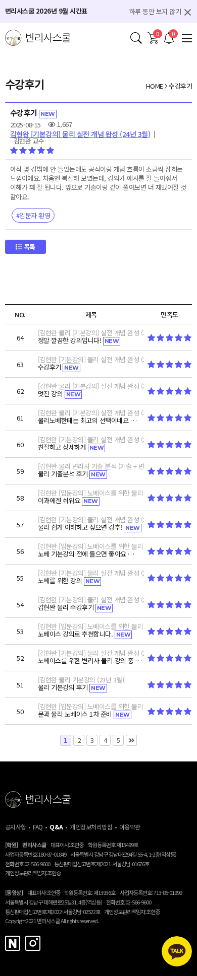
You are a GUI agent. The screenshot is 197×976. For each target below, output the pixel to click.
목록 (28, 246)
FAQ (38, 827)
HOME (154, 86)
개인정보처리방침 (91, 827)
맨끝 (131, 740)
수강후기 (180, 86)
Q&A (56, 827)
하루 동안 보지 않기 (155, 11)
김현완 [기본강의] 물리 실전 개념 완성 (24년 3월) (80, 133)
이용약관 (129, 827)
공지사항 (15, 827)
